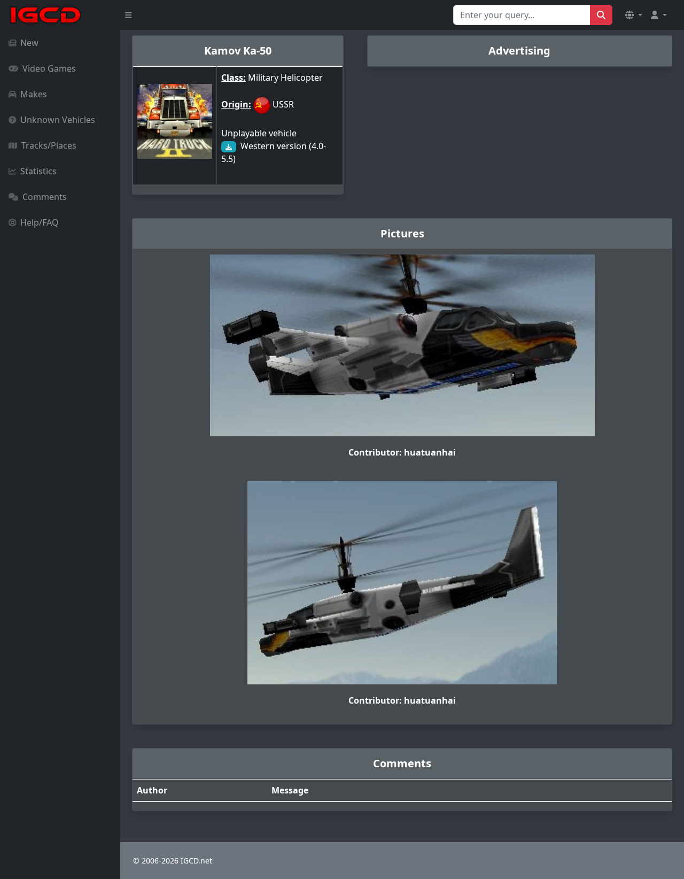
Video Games (49, 68)
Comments (44, 197)
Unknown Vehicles (57, 120)
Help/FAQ (39, 222)
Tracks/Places (48, 145)
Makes (33, 94)
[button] (634, 15)
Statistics (38, 171)
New (29, 43)
